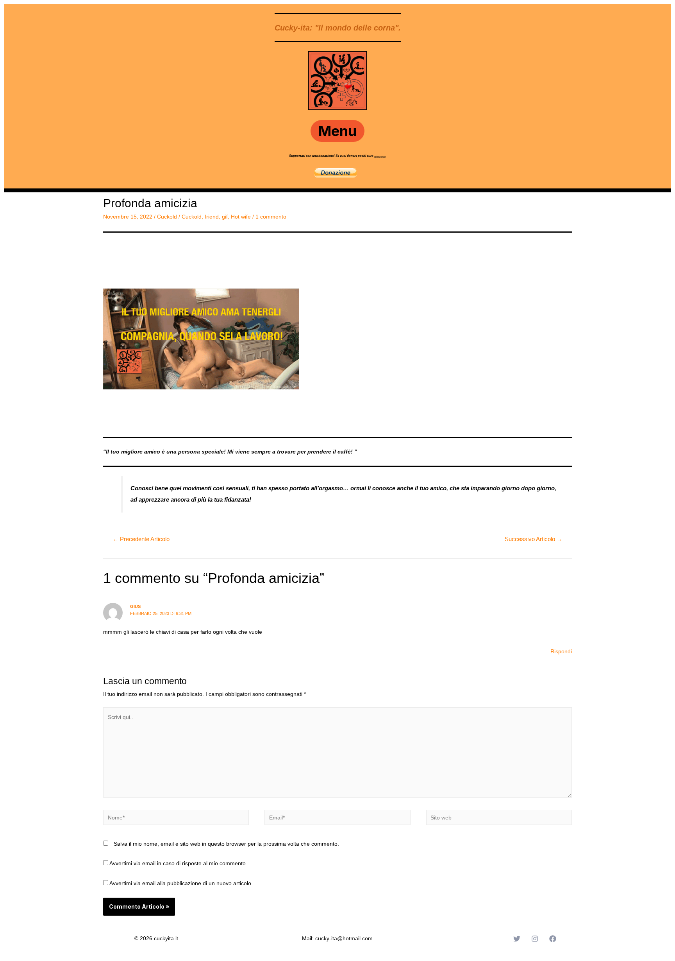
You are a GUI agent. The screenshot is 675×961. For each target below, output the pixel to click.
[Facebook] (552, 938)
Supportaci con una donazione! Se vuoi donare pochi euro (331, 156)
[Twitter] (516, 938)
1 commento (270, 216)
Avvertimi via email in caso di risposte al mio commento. (178, 863)
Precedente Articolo (141, 539)
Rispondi (561, 651)
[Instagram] (534, 938)
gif (225, 216)
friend (212, 216)
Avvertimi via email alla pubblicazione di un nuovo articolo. (181, 883)
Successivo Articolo (533, 539)
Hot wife (241, 216)
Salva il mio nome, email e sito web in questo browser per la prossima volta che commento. (226, 844)
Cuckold (167, 216)
